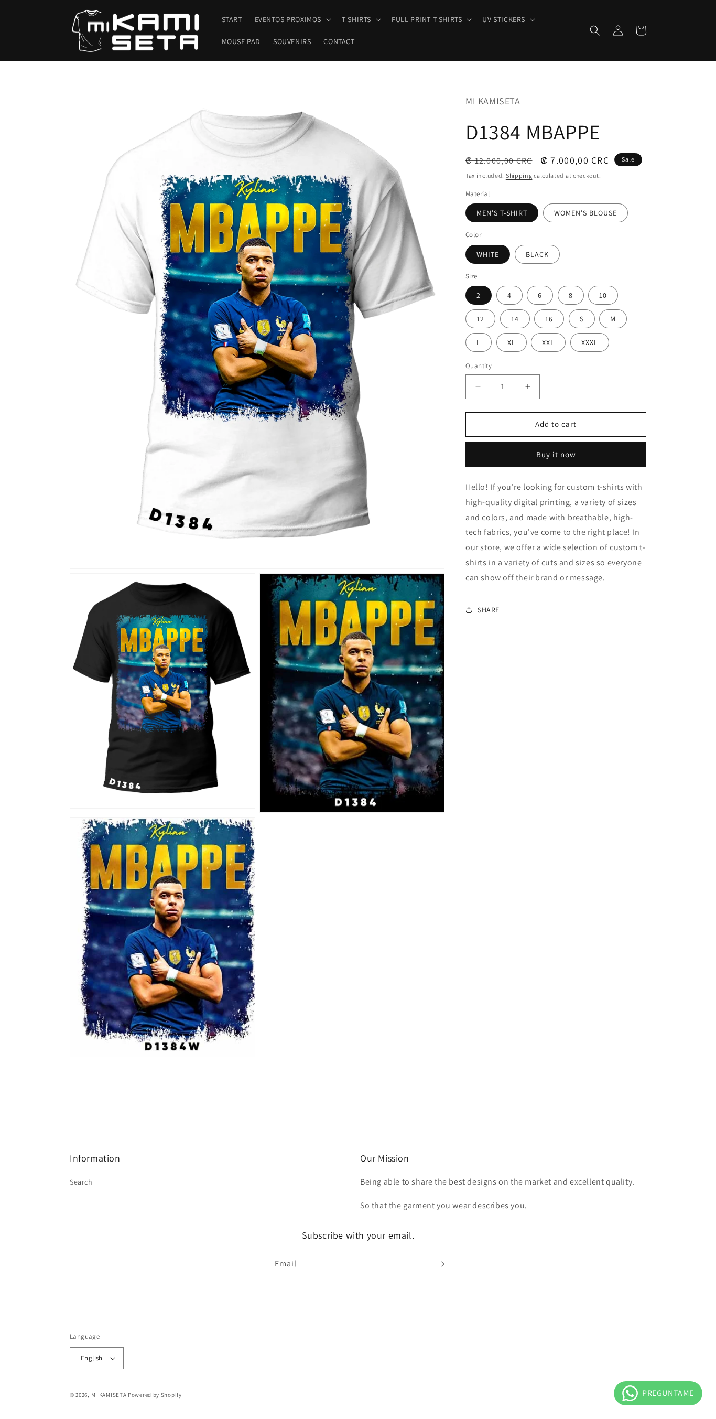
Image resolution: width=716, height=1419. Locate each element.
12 (480, 319)
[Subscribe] (440, 1264)
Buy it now (556, 454)
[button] (292, 19)
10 (603, 295)
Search (81, 1182)
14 (515, 319)
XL (511, 342)
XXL (548, 342)
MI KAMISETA (109, 1395)
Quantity (478, 365)
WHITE (487, 254)
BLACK (537, 254)
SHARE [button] (489, 609)
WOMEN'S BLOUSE (585, 213)
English (92, 1357)
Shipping (519, 175)
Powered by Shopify (155, 1395)
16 (549, 319)
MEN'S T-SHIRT (501, 213)
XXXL (589, 342)
